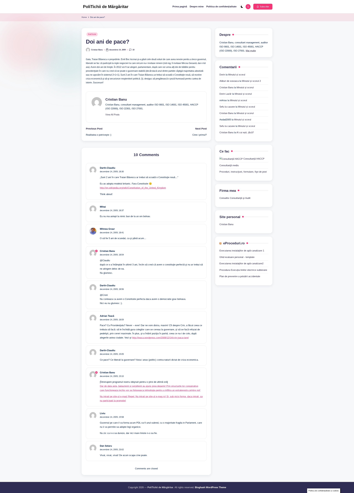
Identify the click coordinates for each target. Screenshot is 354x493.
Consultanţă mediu (229, 165)
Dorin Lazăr (225, 93)
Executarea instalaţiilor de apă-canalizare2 (241, 263)
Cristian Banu (116, 99)
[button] (262, 7)
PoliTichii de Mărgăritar (105, 6)
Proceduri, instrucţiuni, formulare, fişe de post (243, 171)
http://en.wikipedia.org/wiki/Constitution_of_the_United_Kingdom (133, 188)
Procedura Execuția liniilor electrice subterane (243, 270)
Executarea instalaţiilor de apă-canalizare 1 (241, 250)
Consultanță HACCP (253, 158)
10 (133, 50)
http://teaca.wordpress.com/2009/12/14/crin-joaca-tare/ (160, 337)
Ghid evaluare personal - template (236, 257)
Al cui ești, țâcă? (245, 132)
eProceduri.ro (234, 243)
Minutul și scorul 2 (251, 81)
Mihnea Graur (107, 229)
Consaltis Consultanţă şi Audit (234, 198)
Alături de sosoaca (229, 81)
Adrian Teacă (107, 316)
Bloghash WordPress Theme (210, 487)
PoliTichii (92, 34)
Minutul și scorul (236, 74)
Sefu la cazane (227, 106)
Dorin (222, 74)
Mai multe (251, 50)
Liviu (102, 413)
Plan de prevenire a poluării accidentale (239, 276)
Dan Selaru (106, 446)
